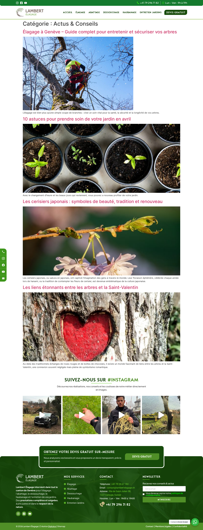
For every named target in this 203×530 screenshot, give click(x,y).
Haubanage (129, 12)
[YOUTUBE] (3, 271)
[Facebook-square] (21, 3)
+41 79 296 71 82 (118, 504)
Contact (150, 526)
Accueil (67, 12)
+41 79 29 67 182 (120, 484)
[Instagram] (17, 3)
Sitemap (61, 526)
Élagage (80, 12)
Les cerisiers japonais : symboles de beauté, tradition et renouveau (93, 201)
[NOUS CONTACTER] (3, 278)
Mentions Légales (163, 526)
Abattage (94, 12)
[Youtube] (25, 3)
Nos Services (74, 476)
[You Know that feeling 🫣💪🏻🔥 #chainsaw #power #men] (82, 415)
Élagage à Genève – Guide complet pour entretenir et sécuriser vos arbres (100, 31)
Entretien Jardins (151, 12)
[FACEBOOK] (3, 265)
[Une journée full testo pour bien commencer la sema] (42, 415)
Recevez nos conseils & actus (158, 483)
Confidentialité (180, 526)
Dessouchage (111, 12)
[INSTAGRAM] (3, 258)
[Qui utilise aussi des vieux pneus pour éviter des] (161, 415)
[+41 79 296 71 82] (3, 252)
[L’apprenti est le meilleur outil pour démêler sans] (121, 415)
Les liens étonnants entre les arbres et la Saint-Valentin (80, 287)
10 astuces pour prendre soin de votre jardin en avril (77, 119)
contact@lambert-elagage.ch (121, 487)
